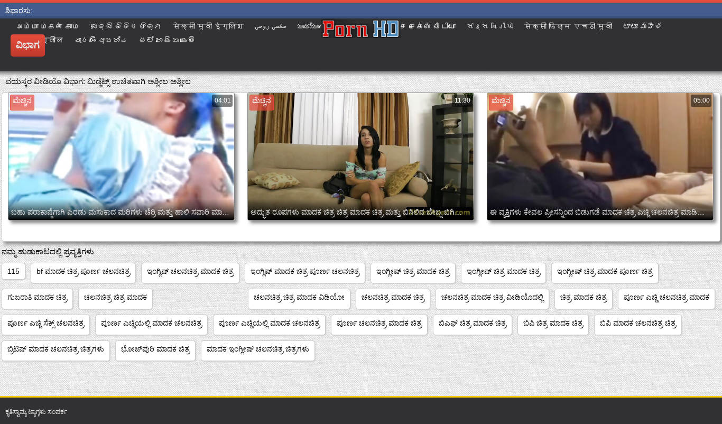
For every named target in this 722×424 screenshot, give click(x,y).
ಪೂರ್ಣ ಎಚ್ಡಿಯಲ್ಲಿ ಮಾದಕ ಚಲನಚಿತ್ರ (151, 323)
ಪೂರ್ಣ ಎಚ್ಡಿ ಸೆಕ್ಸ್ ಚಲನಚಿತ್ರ (45, 323)
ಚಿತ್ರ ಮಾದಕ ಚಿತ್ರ (583, 297)
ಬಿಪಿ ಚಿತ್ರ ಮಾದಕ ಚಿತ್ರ (553, 323)
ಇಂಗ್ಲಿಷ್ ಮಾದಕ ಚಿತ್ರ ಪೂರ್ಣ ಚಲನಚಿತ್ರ (305, 271)
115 (13, 271)
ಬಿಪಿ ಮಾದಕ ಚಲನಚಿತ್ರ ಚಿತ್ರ (638, 323)
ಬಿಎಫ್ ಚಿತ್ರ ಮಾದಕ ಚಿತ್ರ (472, 323)
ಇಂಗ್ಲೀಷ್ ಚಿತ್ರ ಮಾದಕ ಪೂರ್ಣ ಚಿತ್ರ (605, 271)
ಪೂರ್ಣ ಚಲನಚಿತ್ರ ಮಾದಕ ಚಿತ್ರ (379, 323)
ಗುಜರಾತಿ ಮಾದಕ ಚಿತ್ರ (37, 297)
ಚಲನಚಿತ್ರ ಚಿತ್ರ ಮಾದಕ (115, 297)
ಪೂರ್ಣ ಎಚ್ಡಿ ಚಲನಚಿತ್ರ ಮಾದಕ (666, 297)
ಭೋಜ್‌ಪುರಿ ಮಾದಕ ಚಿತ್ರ (155, 349)
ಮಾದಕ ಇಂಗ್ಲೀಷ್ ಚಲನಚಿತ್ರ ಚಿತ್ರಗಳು (258, 349)
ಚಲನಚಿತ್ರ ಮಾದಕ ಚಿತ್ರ (393, 297)
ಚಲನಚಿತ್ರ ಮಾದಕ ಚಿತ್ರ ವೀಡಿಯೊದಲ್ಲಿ (492, 297)
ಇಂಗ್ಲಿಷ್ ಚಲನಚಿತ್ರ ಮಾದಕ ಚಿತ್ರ (190, 271)
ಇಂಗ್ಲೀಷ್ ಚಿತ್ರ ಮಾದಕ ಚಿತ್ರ (413, 271)
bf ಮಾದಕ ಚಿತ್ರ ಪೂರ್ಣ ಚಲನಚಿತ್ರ (83, 271)
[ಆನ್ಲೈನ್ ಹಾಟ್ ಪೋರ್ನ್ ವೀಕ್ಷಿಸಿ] (361, 45)
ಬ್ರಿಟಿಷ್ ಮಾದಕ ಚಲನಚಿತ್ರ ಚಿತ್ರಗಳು (55, 349)
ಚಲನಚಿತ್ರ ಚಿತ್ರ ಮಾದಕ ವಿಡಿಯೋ (299, 297)
